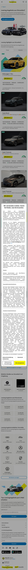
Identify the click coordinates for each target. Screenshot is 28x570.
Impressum (20, 357)
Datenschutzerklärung (8, 357)
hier (11, 243)
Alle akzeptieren (19, 363)
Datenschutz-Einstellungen (8, 363)
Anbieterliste (6, 359)
